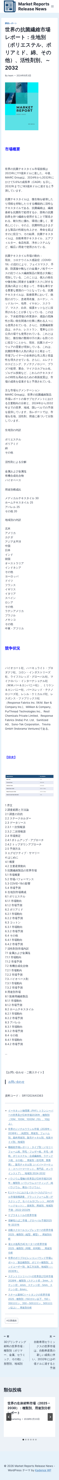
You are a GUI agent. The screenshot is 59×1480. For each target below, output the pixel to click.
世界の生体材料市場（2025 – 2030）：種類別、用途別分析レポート (29, 1408)
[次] (50, 1417)
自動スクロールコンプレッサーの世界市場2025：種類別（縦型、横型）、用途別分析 (30, 1234)
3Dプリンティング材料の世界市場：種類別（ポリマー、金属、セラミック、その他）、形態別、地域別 (15, 1350)
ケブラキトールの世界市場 (22, 1215)
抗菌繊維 (11, 1320)
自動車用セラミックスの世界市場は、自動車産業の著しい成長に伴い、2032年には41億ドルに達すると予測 (43, 1352)
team (10, 75)
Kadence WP (43, 1470)
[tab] (23, 1439)
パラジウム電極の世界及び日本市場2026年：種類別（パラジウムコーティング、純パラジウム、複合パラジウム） (30, 1183)
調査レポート (11, 23)
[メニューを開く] (52, 6)
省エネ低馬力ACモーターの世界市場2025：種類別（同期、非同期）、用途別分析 (30, 1248)
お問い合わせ (16, 1081)
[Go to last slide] (8, 1417)
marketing (16, 1419)
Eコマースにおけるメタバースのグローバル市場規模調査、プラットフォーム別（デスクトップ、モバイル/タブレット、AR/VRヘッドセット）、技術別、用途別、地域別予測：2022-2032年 (31, 1201)
